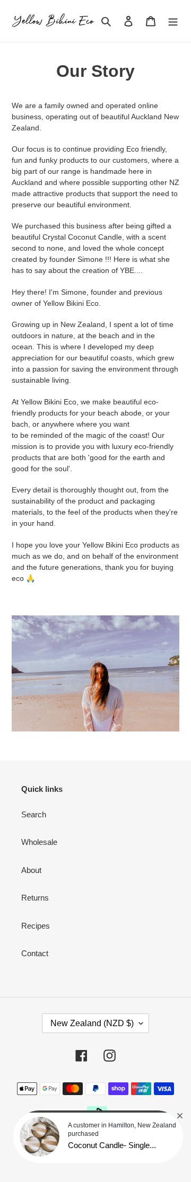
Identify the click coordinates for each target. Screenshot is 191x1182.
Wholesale (39, 841)
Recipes (35, 925)
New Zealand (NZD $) (92, 1023)
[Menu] (173, 21)
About (31, 870)
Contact (34, 953)
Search (33, 814)
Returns (35, 897)
